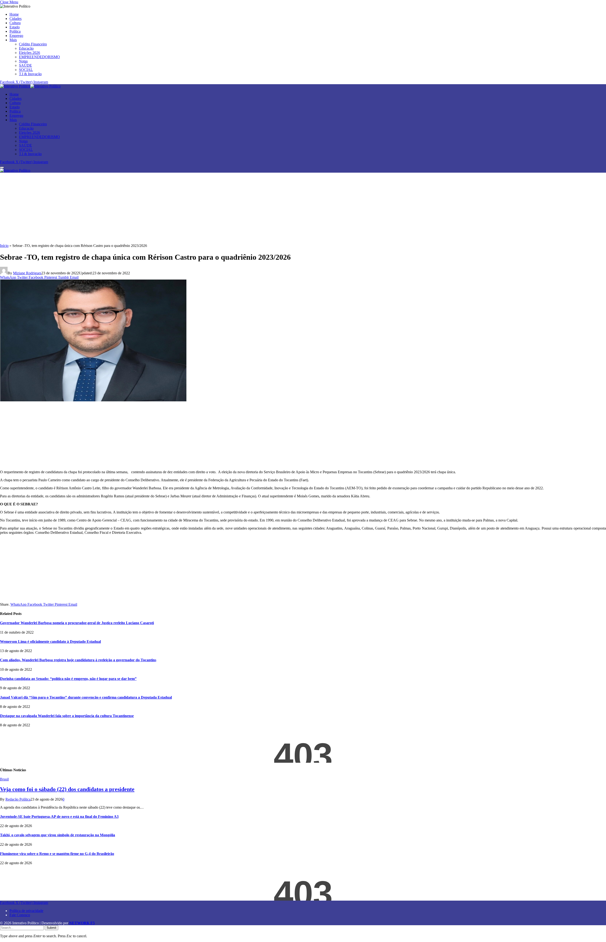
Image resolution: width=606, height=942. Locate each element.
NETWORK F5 (82, 923)
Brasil (4, 779)
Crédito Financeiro (33, 44)
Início (4, 246)
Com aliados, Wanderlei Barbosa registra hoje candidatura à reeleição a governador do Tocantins (78, 660)
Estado (14, 27)
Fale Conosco (19, 915)
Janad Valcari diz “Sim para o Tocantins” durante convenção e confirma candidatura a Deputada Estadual (86, 697)
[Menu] (2, 167)
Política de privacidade (26, 911)
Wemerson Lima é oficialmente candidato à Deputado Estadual (50, 642)
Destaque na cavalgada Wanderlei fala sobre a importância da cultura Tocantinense (67, 716)
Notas (23, 61)
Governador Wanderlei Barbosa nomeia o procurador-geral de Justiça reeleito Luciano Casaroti (77, 623)
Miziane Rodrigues (27, 273)
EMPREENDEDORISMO (39, 57)
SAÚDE (25, 65)
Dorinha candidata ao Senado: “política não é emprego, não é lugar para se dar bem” (68, 679)
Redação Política (18, 799)
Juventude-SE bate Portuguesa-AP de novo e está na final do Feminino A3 (59, 817)
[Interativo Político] (30, 86)
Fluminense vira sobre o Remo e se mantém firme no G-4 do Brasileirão (57, 854)
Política (15, 31)
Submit (51, 927)
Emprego (16, 36)
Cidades (15, 19)
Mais (13, 40)
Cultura (15, 23)
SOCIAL (26, 70)
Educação (26, 48)
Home (14, 14)
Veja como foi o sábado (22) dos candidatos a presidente (67, 789)
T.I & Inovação (30, 74)
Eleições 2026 (29, 53)
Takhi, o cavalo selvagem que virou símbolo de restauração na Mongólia (57, 835)
